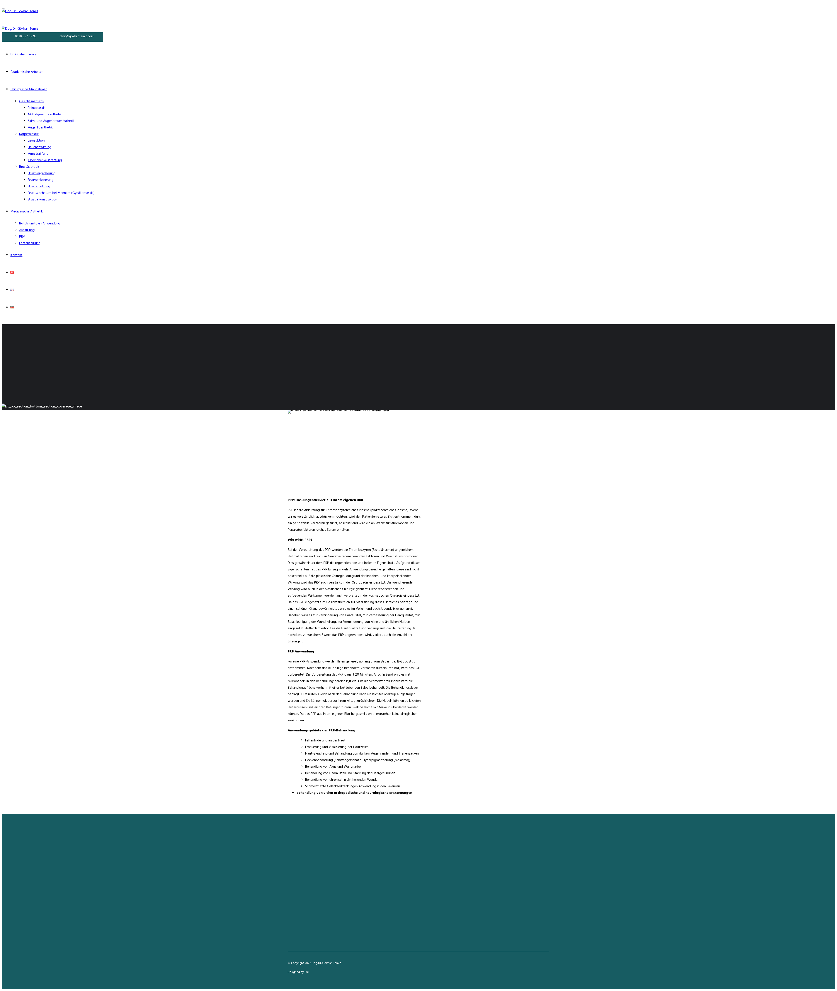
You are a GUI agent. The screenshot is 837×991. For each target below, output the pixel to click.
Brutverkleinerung (40, 180)
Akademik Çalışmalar (505, 865)
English (495, 885)
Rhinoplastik (36, 108)
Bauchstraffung (39, 147)
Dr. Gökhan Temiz (23, 54)
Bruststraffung (39, 186)
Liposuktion (36, 141)
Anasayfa (497, 852)
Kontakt (16, 255)
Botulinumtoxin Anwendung (39, 224)
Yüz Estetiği (402, 872)
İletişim (495, 872)
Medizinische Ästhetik (26, 212)
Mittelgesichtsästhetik (44, 114)
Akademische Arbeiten (26, 72)
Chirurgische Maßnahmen (28, 89)
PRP (22, 237)
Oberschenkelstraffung (45, 160)
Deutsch (496, 891)
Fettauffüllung (30, 243)
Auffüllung (27, 230)
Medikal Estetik (404, 891)
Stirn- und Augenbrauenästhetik (51, 121)
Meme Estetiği (404, 885)
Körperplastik (29, 134)
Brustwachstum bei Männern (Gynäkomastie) (61, 193)
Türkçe (495, 878)
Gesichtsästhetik (31, 101)
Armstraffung (38, 154)
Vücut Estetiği (404, 878)
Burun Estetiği (403, 865)
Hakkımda (497, 859)
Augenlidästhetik (40, 128)
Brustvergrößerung (42, 173)
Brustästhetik (29, 167)
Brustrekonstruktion (42, 200)
